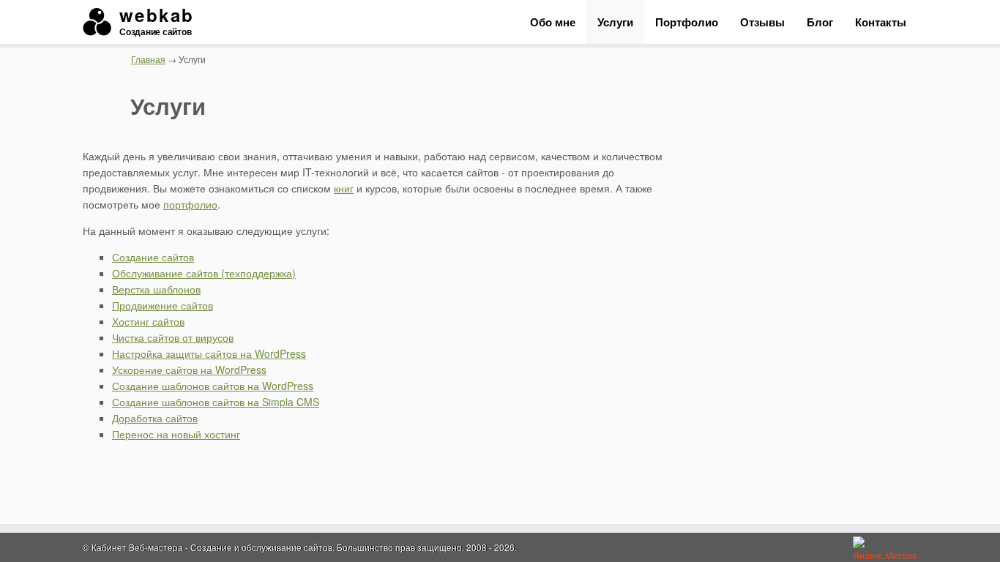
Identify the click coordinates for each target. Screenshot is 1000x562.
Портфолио (686, 22)
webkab (156, 22)
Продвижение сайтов (162, 305)
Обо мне (552, 22)
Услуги (615, 22)
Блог (820, 22)
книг (344, 188)
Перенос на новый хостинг (176, 434)
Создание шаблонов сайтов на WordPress (212, 385)
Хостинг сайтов (148, 321)
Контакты (880, 22)
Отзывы (762, 22)
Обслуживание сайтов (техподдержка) (204, 273)
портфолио (190, 204)
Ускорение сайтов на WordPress (189, 369)
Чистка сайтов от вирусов (173, 337)
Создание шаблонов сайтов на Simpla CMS (215, 401)
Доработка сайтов (155, 418)
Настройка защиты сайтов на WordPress (209, 353)
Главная (148, 59)
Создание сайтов (153, 257)
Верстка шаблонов (156, 289)
